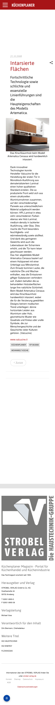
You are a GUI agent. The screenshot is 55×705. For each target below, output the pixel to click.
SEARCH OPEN (50, 14)
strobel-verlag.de (29, 676)
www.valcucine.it (18, 339)
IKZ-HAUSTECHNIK (9, 641)
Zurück (19, 362)
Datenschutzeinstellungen (27, 686)
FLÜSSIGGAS (7, 651)
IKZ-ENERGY (6, 646)
